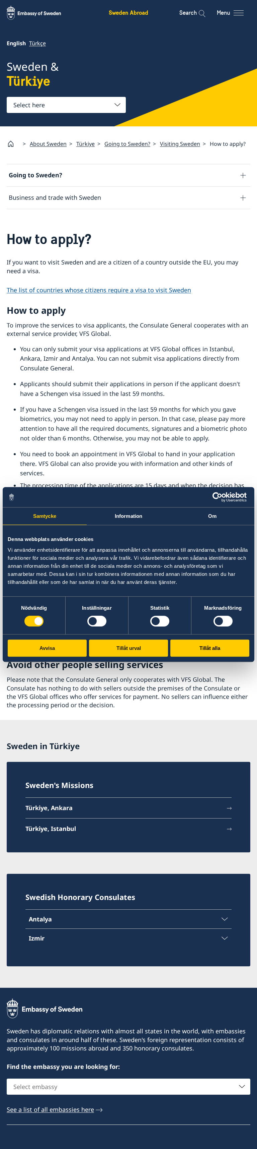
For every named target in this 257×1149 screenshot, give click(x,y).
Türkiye (85, 143)
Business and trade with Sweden (55, 197)
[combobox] (66, 105)
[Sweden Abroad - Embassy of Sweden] (40, 12)
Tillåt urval (128, 648)
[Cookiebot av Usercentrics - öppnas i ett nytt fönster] (220, 497)
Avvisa (47, 648)
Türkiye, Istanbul (50, 829)
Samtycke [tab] (44, 516)
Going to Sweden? (127, 143)
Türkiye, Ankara (49, 808)
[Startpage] (13, 143)
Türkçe (37, 43)
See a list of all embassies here (50, 1109)
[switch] (96, 621)
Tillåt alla (209, 648)
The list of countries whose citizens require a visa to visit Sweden (99, 290)
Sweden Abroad (128, 12)
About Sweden (48, 143)
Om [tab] (212, 516)
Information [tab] (128, 516)
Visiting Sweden (180, 143)
